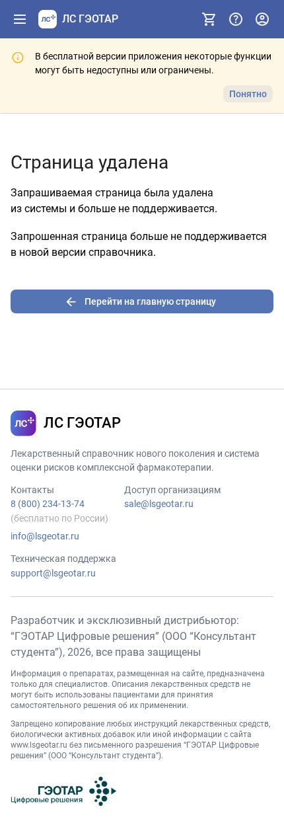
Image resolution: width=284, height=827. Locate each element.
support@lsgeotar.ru (53, 573)
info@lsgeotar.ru (45, 536)
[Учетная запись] (262, 19)
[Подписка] (209, 19)
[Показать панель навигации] (20, 19)
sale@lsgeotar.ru (159, 503)
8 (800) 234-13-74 (48, 503)
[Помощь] (236, 19)
